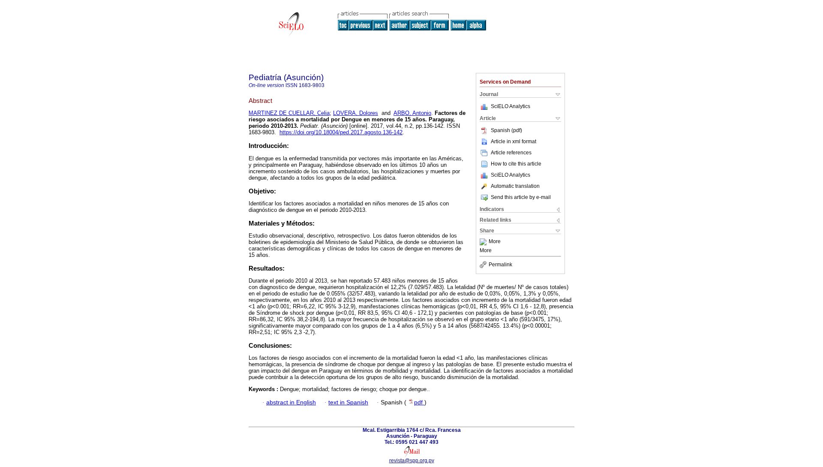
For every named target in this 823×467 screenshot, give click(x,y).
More (495, 242)
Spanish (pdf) (506, 130)
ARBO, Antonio (412, 113)
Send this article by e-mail (521, 197)
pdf (419, 402)
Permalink (500, 265)
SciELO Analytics (510, 106)
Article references (511, 153)
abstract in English (291, 402)
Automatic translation (515, 186)
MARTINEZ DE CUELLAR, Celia (289, 113)
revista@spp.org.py (411, 461)
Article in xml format (513, 142)
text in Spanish (348, 402)
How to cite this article (516, 164)
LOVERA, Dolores (355, 113)
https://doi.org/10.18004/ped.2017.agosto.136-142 (340, 132)
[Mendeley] (484, 242)
